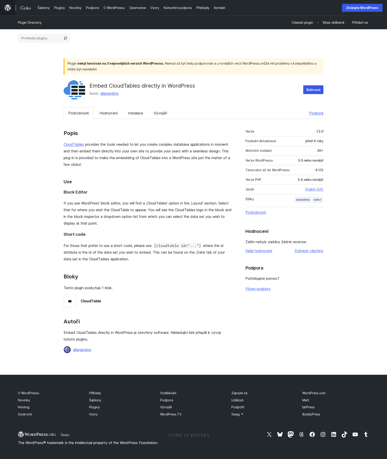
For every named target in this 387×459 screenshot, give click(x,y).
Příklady (95, 393)
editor (318, 199)
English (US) (314, 189)
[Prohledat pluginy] (65, 38)
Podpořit (237, 407)
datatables (303, 199)
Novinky (24, 400)
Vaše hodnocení (258, 250)
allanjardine (109, 93)
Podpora (316, 113)
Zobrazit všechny (309, 250)
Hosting (23, 407)
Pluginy (94, 407)
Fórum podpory (258, 288)
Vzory (93, 414)
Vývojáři (160, 113)
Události (237, 400)
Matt (305, 400)
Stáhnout (313, 90)
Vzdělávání (168, 393)
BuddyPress (311, 414)
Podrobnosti (78, 113)
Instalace (135, 113)
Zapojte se (239, 393)
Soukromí (25, 414)
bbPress (308, 407)
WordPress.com (314, 393)
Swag (237, 414)
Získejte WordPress (362, 8)
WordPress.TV (170, 414)
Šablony (95, 400)
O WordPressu (28, 393)
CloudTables (74, 144)
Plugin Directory (30, 22)
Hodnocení (108, 113)
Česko (65, 435)
